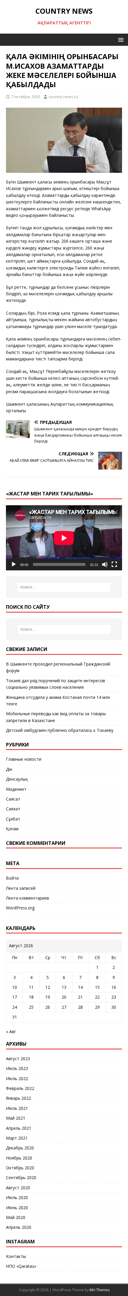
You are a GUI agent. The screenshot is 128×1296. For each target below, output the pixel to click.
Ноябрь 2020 (19, 1158)
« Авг (11, 1031)
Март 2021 (17, 1138)
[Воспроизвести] (14, 564)
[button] (120, 39)
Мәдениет (16, 789)
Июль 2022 (17, 1078)
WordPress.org (20, 908)
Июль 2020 (17, 1197)
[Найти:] (64, 587)
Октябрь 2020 (20, 1168)
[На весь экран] (114, 564)
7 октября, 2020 (25, 96)
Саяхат (13, 809)
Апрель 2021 (18, 1128)
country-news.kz (63, 96)
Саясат (13, 799)
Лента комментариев (27, 898)
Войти (12, 878)
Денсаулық (17, 779)
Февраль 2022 (20, 1088)
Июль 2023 (17, 1068)
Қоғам (12, 828)
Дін (9, 769)
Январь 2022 (18, 1098)
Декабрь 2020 (20, 1148)
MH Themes (100, 1289)
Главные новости (23, 759)
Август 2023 (18, 1058)
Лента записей (20, 888)
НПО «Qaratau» (21, 1266)
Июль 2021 (17, 1108)
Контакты (16, 1256)
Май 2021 (15, 1118)
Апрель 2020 (18, 1227)
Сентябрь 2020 (21, 1177)
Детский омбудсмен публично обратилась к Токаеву (59, 730)
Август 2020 (18, 1187)
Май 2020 (15, 1217)
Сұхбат (13, 819)
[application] (64, 537)
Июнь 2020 (17, 1207)
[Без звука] (105, 564)
